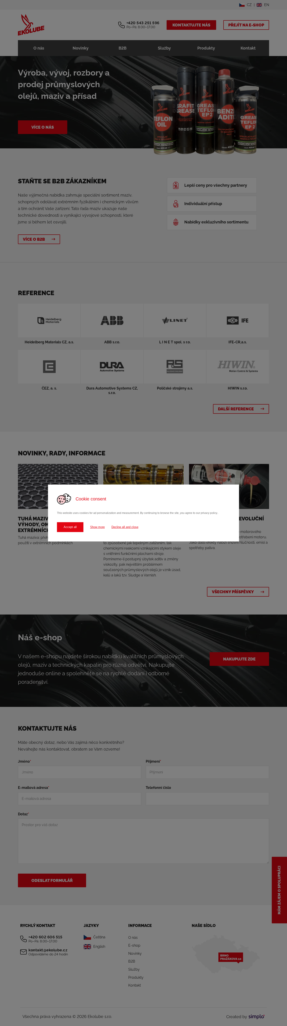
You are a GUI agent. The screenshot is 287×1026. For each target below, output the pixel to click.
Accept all (70, 527)
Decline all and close (124, 527)
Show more (97, 527)
